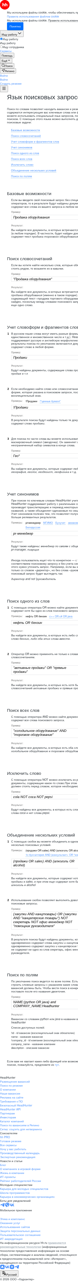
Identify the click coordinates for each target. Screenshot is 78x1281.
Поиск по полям (21, 176)
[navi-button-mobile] (4, 88)
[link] (7, 65)
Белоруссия (33, 527)
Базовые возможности (25, 130)
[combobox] (9, 1273)
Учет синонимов (21, 147)
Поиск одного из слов (25, 153)
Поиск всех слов (21, 159)
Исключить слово (22, 164)
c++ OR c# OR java (60, 616)
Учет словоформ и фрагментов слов (35, 141)
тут (57, 1065)
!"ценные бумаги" (50, 401)
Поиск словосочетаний (26, 136)
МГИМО (48, 523)
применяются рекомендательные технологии (33, 1245)
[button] (4, 75)
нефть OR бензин (36, 616)
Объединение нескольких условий (33, 170)
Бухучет (60, 523)
